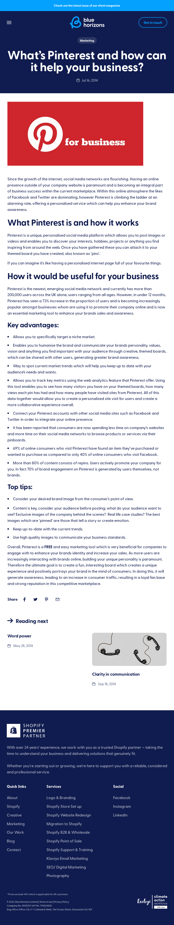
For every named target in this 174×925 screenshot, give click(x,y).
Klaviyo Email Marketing (67, 858)
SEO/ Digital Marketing (66, 867)
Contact (14, 849)
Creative (14, 815)
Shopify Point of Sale (64, 840)
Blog (11, 840)
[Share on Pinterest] (46, 599)
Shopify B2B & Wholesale (68, 832)
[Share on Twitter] (35, 599)
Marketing (87, 40)
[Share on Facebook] (24, 599)
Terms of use (45, 901)
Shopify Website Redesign (68, 815)
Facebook (121, 797)
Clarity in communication (116, 674)
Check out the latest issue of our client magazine (87, 5)
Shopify (13, 806)
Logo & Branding (61, 797)
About (12, 797)
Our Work (15, 832)
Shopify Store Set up (63, 806)
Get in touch (153, 22)
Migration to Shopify (64, 823)
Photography (57, 875)
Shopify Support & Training (69, 849)
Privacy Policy (61, 901)
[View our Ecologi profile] (152, 902)
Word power (19, 636)
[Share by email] (57, 599)
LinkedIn (120, 815)
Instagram (122, 806)
